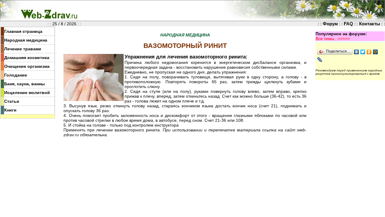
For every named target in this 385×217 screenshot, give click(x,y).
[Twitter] (363, 52)
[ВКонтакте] (356, 52)
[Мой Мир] (375, 52)
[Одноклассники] (369, 52)
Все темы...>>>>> (333, 38)
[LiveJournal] (320, 60)
